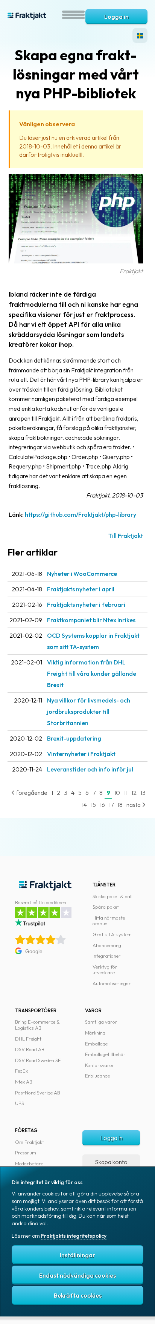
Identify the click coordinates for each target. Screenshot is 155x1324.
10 (117, 792)
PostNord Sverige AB (37, 1093)
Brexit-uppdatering (74, 738)
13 (143, 792)
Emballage (96, 1044)
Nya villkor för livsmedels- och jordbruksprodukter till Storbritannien (88, 711)
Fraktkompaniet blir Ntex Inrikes (91, 620)
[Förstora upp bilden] (76, 261)
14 (84, 804)
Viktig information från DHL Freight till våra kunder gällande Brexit (91, 673)
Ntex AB (23, 1082)
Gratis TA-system (112, 934)
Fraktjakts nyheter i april (80, 589)
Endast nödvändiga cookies (77, 1275)
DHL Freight (28, 1039)
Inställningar (77, 1255)
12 (134, 792)
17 (111, 804)
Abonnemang (107, 945)
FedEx (21, 1071)
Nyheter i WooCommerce (82, 573)
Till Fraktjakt (125, 535)
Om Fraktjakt (29, 1142)
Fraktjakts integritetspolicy (73, 1235)
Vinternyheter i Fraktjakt (81, 754)
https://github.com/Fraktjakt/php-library (80, 514)
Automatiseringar (112, 983)
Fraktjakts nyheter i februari (86, 604)
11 (126, 792)
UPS (19, 1103)
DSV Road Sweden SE (38, 1060)
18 (120, 804)
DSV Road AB (29, 1049)
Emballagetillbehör (105, 1054)
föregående (31, 792)
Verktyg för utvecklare (105, 970)
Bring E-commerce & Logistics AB (37, 1025)
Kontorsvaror (99, 1065)
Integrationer (107, 956)
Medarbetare (29, 1163)
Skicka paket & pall (112, 896)
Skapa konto (111, 1162)
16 (102, 804)
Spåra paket (106, 907)
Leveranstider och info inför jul (90, 769)
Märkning (95, 1033)
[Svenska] (139, 35)
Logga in (116, 16)
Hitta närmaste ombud (109, 921)
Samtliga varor (101, 1022)
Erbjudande (97, 1076)
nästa (134, 804)
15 (93, 804)
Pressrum (25, 1153)
